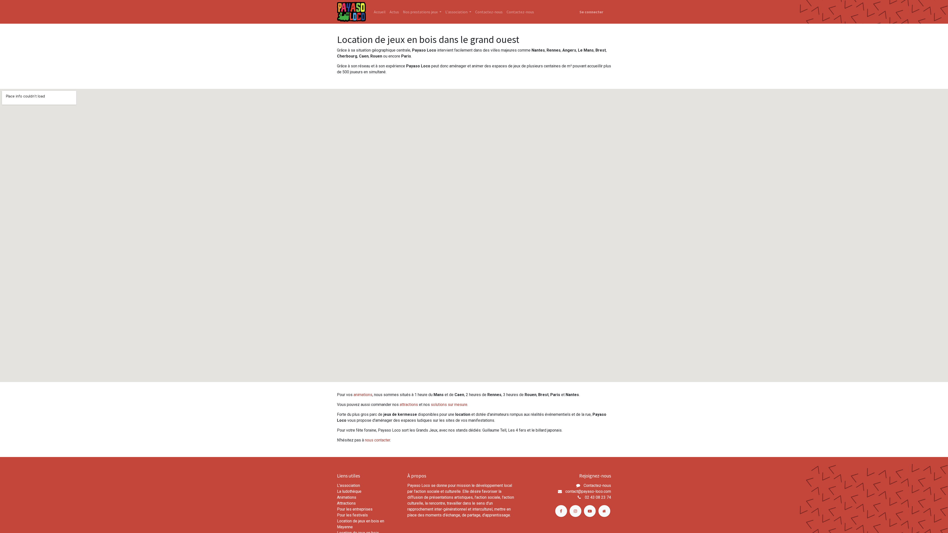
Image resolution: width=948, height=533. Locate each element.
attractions (409, 404)
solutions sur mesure (449, 404)
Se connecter (591, 11)
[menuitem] (380, 12)
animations (363, 394)
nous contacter (377, 440)
